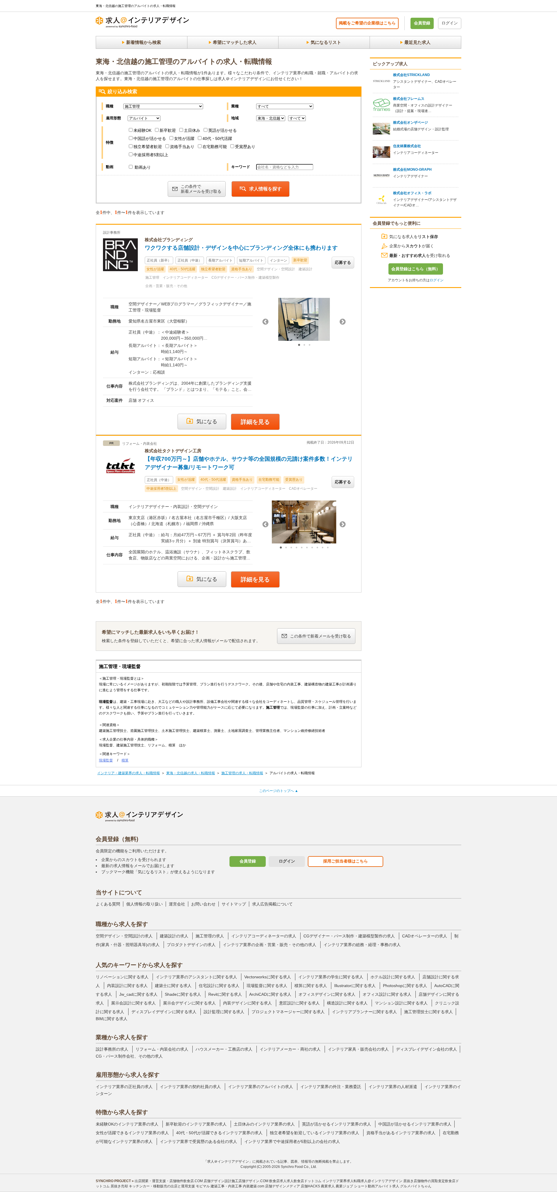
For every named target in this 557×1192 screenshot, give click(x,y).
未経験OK (142, 130)
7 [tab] (312, 547)
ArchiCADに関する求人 (270, 994)
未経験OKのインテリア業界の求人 (127, 1124)
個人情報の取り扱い (144, 904)
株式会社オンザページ (410, 122)
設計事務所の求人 (112, 1049)
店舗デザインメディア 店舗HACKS (292, 1186)
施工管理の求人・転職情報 (242, 773)
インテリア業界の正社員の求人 (124, 1086)
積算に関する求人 (310, 985)
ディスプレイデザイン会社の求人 (426, 1049)
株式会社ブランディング (169, 239)
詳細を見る (255, 422)
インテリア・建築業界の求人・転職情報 (128, 773)
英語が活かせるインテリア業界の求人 (336, 1124)
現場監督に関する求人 (267, 985)
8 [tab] (317, 547)
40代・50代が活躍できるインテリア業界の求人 (219, 1132)
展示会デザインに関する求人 (189, 1003)
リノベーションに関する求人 (122, 977)
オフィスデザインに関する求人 (327, 994)
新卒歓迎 (168, 130)
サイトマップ (234, 904)
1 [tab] (299, 345)
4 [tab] (296, 547)
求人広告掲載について (272, 904)
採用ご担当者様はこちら (345, 861)
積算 (125, 760)
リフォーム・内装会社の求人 (161, 1049)
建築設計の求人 (174, 936)
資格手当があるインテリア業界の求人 (400, 1132)
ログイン (450, 23)
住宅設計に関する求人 (219, 985)
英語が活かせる (222, 130)
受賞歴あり (245, 146)
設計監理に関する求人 (224, 1011)
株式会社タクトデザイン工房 (173, 450)
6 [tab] (306, 547)
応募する (343, 262)
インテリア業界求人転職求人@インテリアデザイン (362, 1181)
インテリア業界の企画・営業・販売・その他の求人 (269, 944)
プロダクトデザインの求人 (191, 944)
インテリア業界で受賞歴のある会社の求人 (198, 1141)
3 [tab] (309, 345)
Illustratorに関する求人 (355, 985)
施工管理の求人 (210, 936)
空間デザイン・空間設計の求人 (124, 936)
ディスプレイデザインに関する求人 (163, 1011)
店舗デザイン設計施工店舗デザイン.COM (236, 1181)
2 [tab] (304, 345)
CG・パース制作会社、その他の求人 (129, 1056)
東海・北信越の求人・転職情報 (190, 773)
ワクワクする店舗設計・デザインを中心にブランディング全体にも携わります (241, 248)
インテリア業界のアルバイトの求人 (260, 1086)
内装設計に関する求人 (127, 985)
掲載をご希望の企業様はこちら (367, 23)
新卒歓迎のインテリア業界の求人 (196, 1124)
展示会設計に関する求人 (133, 1003)
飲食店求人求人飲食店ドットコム (295, 1181)
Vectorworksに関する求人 (267, 977)
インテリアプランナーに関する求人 (364, 1011)
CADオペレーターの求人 (424, 936)
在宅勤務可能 (214, 146)
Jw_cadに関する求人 (138, 994)
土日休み (192, 130)
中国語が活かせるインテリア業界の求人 (414, 1124)
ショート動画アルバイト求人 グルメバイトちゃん (392, 1186)
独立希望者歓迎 (147, 146)
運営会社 (177, 904)
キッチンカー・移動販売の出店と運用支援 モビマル (169, 1186)
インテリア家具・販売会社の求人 (358, 1049)
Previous (265, 322)
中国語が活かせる (149, 138)
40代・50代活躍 (217, 138)
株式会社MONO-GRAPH (412, 170)
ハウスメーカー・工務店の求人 (224, 1049)
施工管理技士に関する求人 (428, 1011)
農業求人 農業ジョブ (337, 1186)
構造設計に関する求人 (347, 1003)
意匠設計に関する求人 (299, 1003)
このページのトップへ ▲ (278, 791)
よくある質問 (108, 904)
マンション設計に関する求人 (401, 1003)
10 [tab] (327, 547)
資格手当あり (182, 146)
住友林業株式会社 (407, 146)
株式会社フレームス (408, 99)
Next (342, 322)
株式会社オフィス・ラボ (412, 193)
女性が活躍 (184, 138)
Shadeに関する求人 (183, 994)
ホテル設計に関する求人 (392, 977)
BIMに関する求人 (111, 1018)
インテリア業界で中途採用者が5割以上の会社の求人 (292, 1141)
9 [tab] (322, 547)
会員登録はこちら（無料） (415, 269)
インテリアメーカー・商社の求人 (290, 1049)
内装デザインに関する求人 (247, 1003)
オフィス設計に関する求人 (387, 994)
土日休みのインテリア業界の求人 (264, 1124)
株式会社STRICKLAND (411, 75)
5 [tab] (301, 547)
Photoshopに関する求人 (405, 985)
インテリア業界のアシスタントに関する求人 (196, 977)
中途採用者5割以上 (150, 154)
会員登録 (422, 23)
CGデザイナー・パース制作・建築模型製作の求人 (349, 936)
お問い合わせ (203, 904)
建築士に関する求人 (173, 985)
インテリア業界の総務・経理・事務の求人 (362, 944)
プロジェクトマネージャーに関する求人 (288, 1011)
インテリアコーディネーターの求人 (263, 936)
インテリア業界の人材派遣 (392, 1086)
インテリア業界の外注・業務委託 (330, 1086)
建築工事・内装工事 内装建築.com (237, 1186)
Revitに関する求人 (225, 994)
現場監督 (106, 760)
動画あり (142, 167)
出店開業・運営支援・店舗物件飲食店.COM (169, 1181)
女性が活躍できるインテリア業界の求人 (132, 1132)
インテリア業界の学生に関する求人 (330, 977)
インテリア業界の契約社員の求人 (190, 1086)
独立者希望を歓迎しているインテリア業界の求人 (314, 1132)
